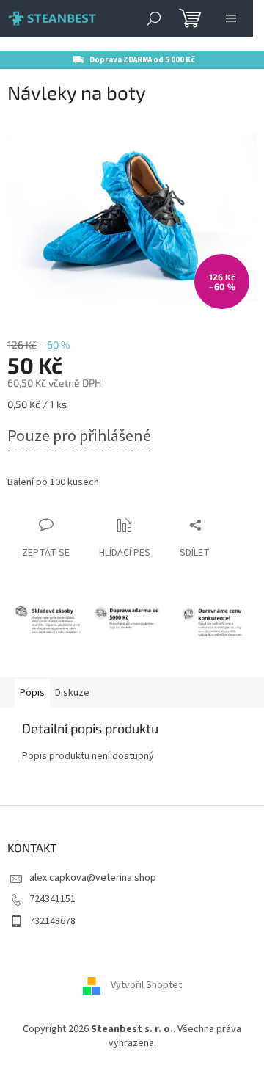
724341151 (52, 899)
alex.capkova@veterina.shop (92, 878)
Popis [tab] (32, 693)
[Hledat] (154, 18)
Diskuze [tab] (72, 693)
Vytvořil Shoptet (146, 985)
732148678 (52, 921)
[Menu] (231, 18)
